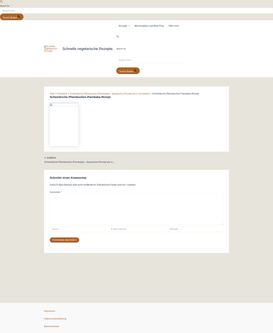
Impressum (49, 311)
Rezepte (123, 26)
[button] (1, 2)
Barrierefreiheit (51, 326)
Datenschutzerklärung (55, 318)
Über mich (173, 26)
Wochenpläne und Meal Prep (149, 26)
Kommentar (56, 192)
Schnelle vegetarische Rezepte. (87, 49)
